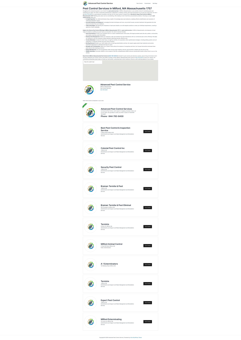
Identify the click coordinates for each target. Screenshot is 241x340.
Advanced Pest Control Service (100, 3)
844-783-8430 (88, 14)
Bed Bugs (155, 3)
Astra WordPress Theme (136, 337)
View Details (148, 131)
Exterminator (148, 3)
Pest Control (140, 3)
